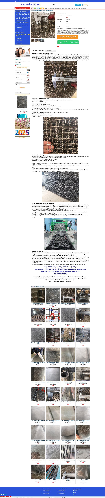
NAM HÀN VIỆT (18, 72)
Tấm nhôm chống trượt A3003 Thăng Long (85, 8)
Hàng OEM (17, 77)
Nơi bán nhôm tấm (53, 8)
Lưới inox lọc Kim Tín (19, 82)
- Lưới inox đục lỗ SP (19, 36)
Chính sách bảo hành (46, 490)
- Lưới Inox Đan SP (19, 43)
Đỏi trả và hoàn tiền (62, 493)
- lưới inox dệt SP (18, 38)
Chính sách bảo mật (46, 493)
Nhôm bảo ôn (58, 8)
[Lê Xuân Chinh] (15, 59)
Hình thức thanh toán (62, 491)
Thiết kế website (30, 497)
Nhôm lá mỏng (63, 8)
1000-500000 (18, 89)
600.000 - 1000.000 (19, 92)
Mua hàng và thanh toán (47, 491)
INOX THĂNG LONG (19, 79)
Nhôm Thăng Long (18, 84)
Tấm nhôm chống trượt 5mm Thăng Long (72, 8)
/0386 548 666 (25, 1)
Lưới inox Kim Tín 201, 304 (20, 70)
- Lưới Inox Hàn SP (19, 40)
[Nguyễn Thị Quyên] (15, 64)
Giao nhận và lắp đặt (62, 490)
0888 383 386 (19, 1)
